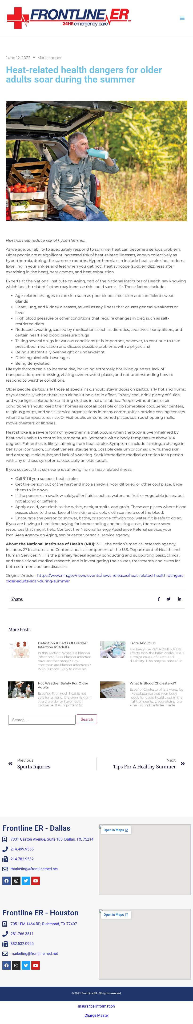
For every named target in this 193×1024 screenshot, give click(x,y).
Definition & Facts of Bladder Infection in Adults (63, 645)
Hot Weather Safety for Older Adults (63, 685)
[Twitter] (26, 881)
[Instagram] (16, 881)
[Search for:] (42, 720)
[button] (182, 18)
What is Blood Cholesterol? (153, 683)
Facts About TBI (143, 643)
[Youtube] (35, 881)
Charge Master (96, 1015)
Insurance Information (96, 1006)
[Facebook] (6, 881)
